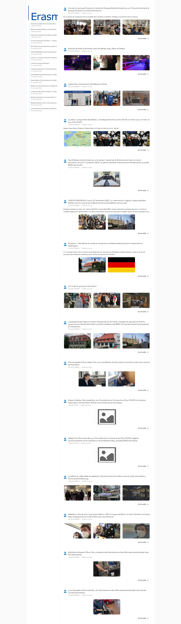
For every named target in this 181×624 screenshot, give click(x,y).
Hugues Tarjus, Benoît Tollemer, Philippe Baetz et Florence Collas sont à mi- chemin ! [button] (91, 128)
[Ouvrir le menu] (151, 6)
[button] (43, 25)
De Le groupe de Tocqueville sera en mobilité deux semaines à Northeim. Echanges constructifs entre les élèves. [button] (100, 17)
